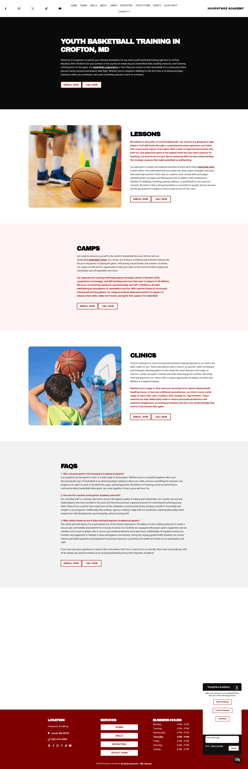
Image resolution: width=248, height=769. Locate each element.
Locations (170, 5)
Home (74, 5)
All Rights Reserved (129, 764)
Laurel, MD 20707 (60, 733)
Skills (93, 5)
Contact (123, 11)
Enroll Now (71, 84)
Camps (113, 5)
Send (233, 748)
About (103, 5)
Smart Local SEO (217, 746)
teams (119, 727)
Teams (83, 5)
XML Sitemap (146, 764)
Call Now (92, 84)
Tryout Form (143, 5)
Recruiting (126, 5)
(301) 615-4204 (59, 739)
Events (157, 5)
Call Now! (222, 719)
